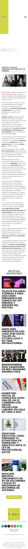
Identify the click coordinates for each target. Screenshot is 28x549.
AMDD (11, 96)
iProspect (8, 94)
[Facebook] (11, 526)
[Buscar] (16, 50)
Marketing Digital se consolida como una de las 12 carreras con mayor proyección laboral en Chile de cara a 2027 (13, 402)
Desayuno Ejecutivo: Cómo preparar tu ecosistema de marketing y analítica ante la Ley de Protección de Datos (14, 443)
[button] (25, 17)
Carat (14, 94)
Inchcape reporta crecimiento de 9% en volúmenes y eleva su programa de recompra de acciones (13, 482)
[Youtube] (15, 526)
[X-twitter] (8, 526)
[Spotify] (18, 526)
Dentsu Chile (6, 92)
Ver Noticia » (6, 310)
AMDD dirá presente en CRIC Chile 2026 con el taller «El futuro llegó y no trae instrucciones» (13, 336)
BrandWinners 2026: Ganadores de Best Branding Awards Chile (14, 368)
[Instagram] (5, 526)
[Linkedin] (2, 526)
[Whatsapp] (21, 526)
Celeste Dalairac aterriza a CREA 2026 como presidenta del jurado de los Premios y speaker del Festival (14, 299)
